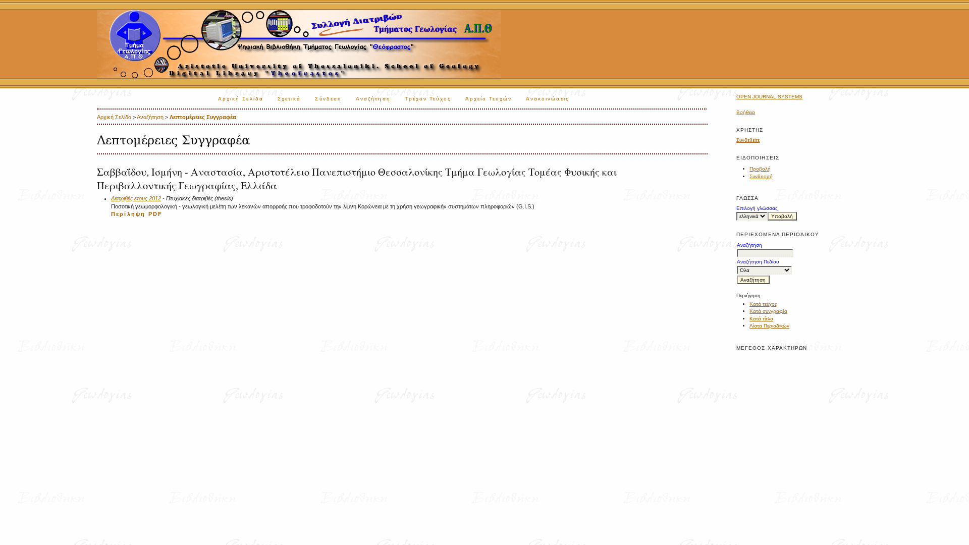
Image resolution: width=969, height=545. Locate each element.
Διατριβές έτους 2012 (136, 198)
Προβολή (760, 169)
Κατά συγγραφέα (768, 311)
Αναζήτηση (373, 98)
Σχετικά (289, 98)
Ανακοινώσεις (547, 98)
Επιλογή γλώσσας (757, 208)
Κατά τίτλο (761, 318)
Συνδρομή (761, 176)
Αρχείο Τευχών (488, 98)
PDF (155, 214)
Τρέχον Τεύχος (428, 98)
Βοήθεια (745, 112)
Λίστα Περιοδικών (769, 326)
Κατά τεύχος (763, 304)
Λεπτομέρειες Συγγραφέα (203, 117)
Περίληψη (128, 214)
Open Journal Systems (769, 96)
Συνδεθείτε (748, 140)
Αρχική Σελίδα (240, 98)
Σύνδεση (328, 98)
